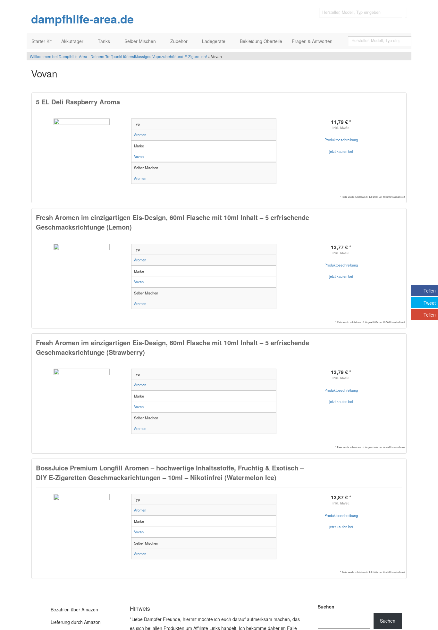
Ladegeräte (214, 41)
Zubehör (179, 41)
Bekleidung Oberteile (261, 41)
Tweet (430, 303)
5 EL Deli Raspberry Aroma (78, 101)
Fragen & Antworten (313, 41)
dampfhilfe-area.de (82, 19)
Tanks (104, 41)
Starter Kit (41, 41)
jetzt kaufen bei (341, 151)
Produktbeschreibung (341, 139)
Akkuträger (73, 41)
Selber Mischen (140, 41)
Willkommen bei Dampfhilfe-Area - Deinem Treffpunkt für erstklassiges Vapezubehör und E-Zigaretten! (118, 56)
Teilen (430, 290)
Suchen (326, 606)
